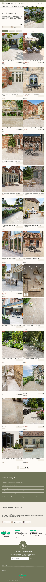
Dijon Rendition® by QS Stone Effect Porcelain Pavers (26, 98)
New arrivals (18, 31)
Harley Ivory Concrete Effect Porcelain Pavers (32, 458)
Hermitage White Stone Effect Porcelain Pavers (11, 161)
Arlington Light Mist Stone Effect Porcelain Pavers (11, 325)
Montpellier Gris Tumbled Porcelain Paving (25, 262)
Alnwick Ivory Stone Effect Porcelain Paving (3, 131)
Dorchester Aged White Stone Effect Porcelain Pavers (12, 193)
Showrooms (13, 3)
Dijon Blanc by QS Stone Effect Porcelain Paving (25, 98)
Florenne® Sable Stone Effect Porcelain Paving (4, 98)
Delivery (37, 0)
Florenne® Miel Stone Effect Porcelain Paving (3, 98)
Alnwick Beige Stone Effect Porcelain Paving (10, 127)
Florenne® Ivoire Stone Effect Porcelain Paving (10, 94)
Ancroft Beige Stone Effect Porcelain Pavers (31, 325)
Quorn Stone (4, 580)
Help (3, 568)
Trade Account (42, 0)
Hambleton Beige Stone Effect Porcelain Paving (3, 65)
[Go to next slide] (21, 24)
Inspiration (7, 3)
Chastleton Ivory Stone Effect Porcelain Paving (32, 225)
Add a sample (20, 62)
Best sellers (11, 31)
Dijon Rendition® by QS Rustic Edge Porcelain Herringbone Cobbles (10, 392)
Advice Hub (27, 0)
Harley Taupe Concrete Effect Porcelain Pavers (27, 462)
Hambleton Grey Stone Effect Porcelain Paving (4, 65)
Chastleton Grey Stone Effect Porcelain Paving (25, 229)
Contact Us (32, 0)
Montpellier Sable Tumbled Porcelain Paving (31, 258)
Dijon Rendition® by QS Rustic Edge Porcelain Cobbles (33, 193)
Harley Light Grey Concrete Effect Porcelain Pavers (26, 462)
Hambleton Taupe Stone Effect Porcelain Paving (5, 65)
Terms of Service (11, 580)
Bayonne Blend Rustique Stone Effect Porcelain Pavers (3, 462)
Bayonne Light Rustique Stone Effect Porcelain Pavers (12, 458)
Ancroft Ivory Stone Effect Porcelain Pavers (25, 329)
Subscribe (32, 558)
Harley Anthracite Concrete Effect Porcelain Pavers (25, 462)
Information (4, 565)
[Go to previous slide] (20, 24)
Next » (28, 467)
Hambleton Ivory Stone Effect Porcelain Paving (10, 60)
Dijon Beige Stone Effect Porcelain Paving (31, 94)
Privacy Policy (17, 580)
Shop (3, 3)
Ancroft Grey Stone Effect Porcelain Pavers (26, 329)
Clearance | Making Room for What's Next (8, 0)
